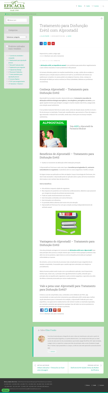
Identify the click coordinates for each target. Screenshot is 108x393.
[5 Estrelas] (43, 313)
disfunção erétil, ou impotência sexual (53, 65)
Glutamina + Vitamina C (17, 84)
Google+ (53, 351)
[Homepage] (14, 6)
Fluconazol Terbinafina (16, 72)
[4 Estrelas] (42, 313)
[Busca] (102, 4)
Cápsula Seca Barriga (15, 70)
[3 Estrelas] (41, 313)
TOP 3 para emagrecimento (17, 81)
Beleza (80, 6)
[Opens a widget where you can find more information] (5, 390)
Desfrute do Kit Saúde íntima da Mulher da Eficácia (85, 367)
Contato (96, 6)
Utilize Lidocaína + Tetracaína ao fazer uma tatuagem (51, 367)
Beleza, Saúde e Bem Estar (10, 381)
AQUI (76, 126)
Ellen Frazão (50, 330)
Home (8, 14)
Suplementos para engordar (17, 67)
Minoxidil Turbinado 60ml (17, 65)
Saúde (88, 6)
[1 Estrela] (40, 313)
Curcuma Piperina (14, 79)
